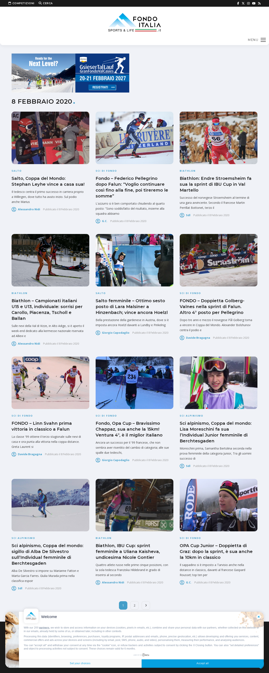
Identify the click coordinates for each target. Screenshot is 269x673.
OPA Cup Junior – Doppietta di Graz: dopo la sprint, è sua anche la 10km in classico (216, 551)
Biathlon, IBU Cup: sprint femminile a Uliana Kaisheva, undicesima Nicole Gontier (128, 551)
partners (44, 627)
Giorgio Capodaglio (115, 333)
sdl (188, 215)
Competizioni (23, 3)
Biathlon (188, 170)
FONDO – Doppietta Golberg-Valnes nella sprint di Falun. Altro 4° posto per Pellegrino (212, 306)
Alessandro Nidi (29, 209)
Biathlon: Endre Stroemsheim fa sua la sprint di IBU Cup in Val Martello (216, 184)
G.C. (104, 221)
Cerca (48, 3)
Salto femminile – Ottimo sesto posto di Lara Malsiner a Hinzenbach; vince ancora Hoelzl (132, 306)
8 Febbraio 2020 (69, 209)
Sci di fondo (106, 170)
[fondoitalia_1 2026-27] (70, 73)
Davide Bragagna (198, 338)
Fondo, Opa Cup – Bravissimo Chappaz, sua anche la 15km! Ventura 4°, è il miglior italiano (129, 429)
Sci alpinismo (191, 415)
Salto (17, 170)
